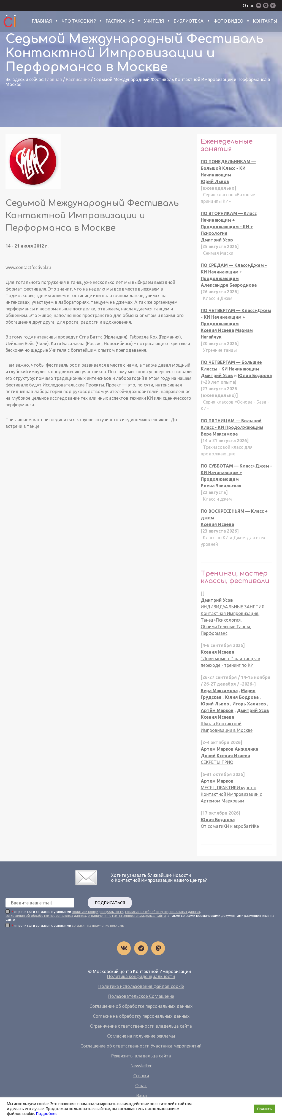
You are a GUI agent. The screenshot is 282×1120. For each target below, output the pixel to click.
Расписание (120, 20)
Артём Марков (217, 710)
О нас (248, 5)
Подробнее (47, 1113)
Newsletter (141, 1065)
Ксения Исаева (217, 330)
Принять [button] (264, 1109)
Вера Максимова (219, 433)
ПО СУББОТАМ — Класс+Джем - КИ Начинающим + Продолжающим (236, 472)
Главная (42, 20)
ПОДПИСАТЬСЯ (110, 902)
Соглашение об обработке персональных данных (141, 1006)
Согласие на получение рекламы (141, 1035)
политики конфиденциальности (97, 912)
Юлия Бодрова (255, 375)
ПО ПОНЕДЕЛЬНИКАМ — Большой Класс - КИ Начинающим (228, 168)
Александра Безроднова (229, 285)
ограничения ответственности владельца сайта (127, 915)
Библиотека (189, 20)
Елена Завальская (221, 485)
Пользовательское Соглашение (141, 996)
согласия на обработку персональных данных (162, 912)
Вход (141, 1095)
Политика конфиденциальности (141, 976)
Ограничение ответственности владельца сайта (141, 1026)
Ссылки (141, 1075)
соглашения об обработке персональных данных (46, 915)
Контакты (265, 20)
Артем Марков (217, 748)
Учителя (154, 20)
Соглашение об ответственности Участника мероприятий (141, 1045)
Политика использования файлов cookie (141, 986)
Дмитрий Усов (217, 239)
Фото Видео (228, 20)
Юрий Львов (215, 181)
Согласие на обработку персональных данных (141, 1016)
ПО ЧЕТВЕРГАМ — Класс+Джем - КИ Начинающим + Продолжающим (236, 317)
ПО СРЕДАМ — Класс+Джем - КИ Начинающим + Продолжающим (234, 272)
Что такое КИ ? (79, 20)
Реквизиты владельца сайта (141, 1055)
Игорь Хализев (249, 703)
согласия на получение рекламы (98, 925)
